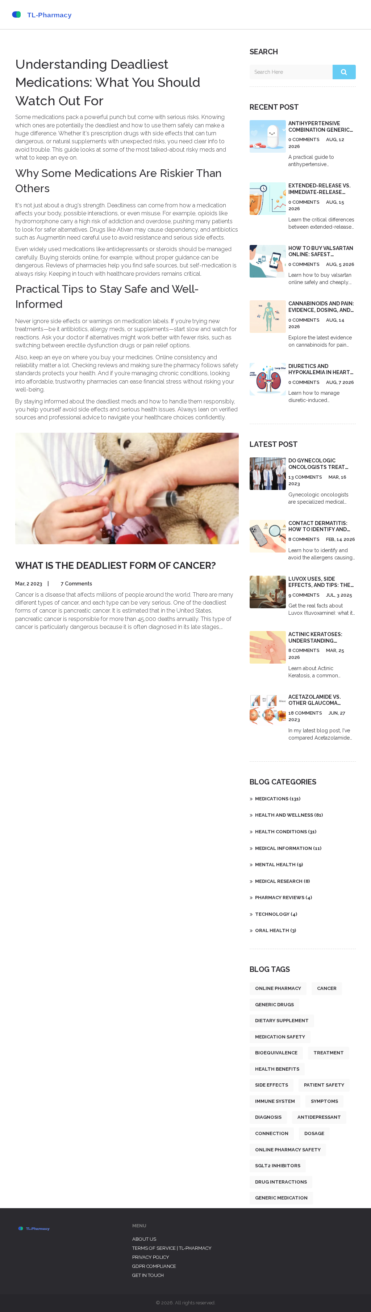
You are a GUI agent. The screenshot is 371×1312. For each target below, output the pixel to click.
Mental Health (279, 864)
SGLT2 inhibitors (277, 1165)
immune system (275, 1101)
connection (271, 1133)
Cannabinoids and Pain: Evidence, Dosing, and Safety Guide (321, 310)
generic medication (281, 1198)
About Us (144, 1239)
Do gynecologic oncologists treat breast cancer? (316, 467)
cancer (327, 988)
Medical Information (288, 848)
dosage (314, 1133)
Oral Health (275, 930)
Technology (276, 914)
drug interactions (281, 1182)
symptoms (324, 1101)
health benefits (277, 1069)
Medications (277, 798)
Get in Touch (148, 1275)
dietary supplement (282, 1020)
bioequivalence (276, 1052)
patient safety (324, 1085)
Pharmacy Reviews (283, 897)
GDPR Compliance (154, 1266)
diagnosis (268, 1117)
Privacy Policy (150, 1257)
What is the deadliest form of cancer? (115, 565)
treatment (328, 1052)
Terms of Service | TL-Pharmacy (172, 1248)
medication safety (280, 1037)
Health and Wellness (289, 815)
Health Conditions (285, 831)
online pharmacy (278, 988)
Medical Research (282, 881)
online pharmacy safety (288, 1149)
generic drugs (274, 1004)
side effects (271, 1085)
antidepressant (319, 1117)
